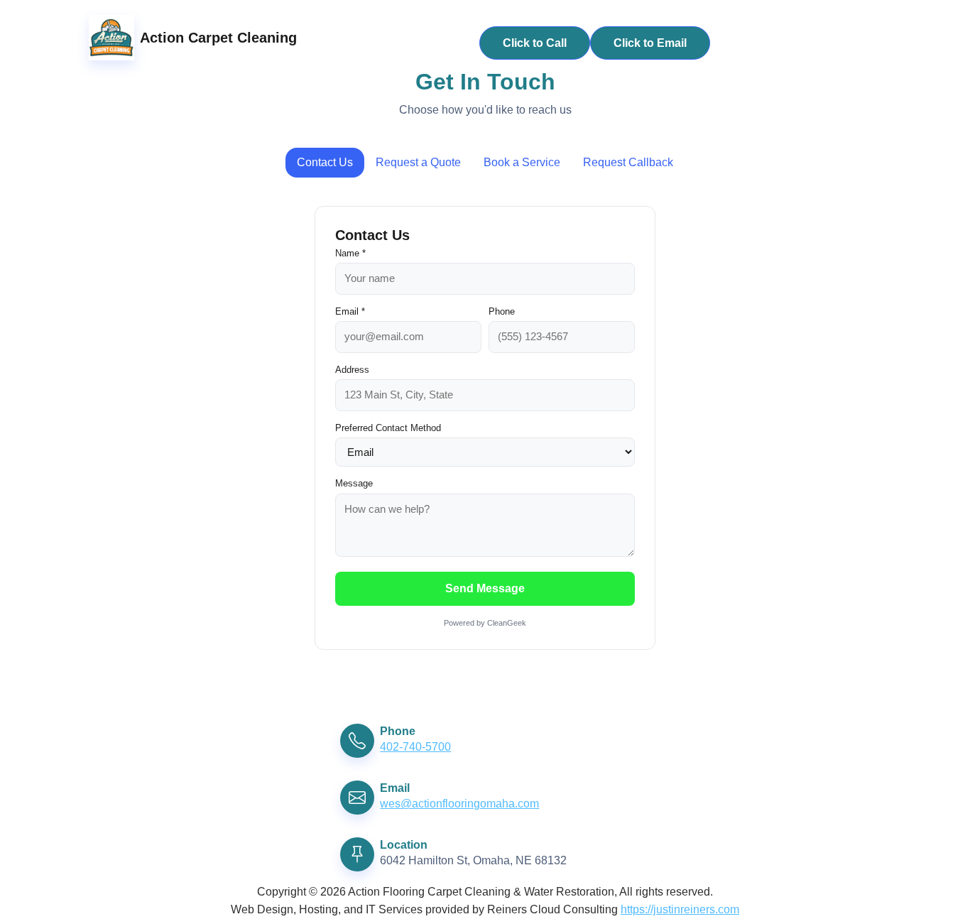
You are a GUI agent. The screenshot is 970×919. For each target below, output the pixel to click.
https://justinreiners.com (680, 909)
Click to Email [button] (650, 43)
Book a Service (522, 162)
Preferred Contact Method (388, 428)
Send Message (485, 588)
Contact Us (325, 162)
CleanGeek (506, 623)
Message (354, 483)
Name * (350, 253)
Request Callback (628, 162)
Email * (350, 311)
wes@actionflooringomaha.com (459, 804)
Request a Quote (418, 162)
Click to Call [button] (535, 43)
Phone (502, 311)
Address (352, 369)
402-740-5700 (415, 747)
